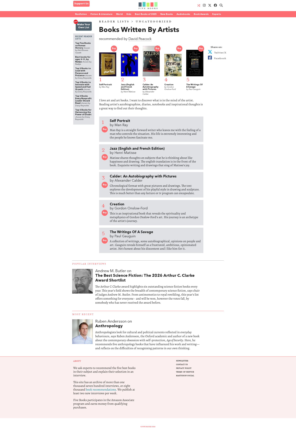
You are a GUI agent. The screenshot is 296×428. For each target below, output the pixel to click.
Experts (216, 14)
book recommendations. (101, 389)
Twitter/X (219, 53)
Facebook (219, 58)
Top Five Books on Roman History (83, 48)
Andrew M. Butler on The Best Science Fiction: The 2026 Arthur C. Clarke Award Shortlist (148, 290)
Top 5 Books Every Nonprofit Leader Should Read (83, 101)
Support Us (81, 3)
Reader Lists (114, 21)
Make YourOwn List (83, 26)
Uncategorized (154, 21)
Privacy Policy (183, 368)
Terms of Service (185, 372)
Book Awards (201, 14)
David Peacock (140, 39)
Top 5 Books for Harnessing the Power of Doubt (83, 114)
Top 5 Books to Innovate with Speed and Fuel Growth (83, 87)
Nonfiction (81, 14)
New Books (166, 14)
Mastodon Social (185, 376)
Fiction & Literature (101, 14)
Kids (128, 14)
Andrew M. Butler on (145, 275)
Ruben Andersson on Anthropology (148, 338)
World (119, 14)
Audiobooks (183, 14)
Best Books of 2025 (146, 14)
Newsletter (182, 361)
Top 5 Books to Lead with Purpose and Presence (83, 73)
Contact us (182, 364)
